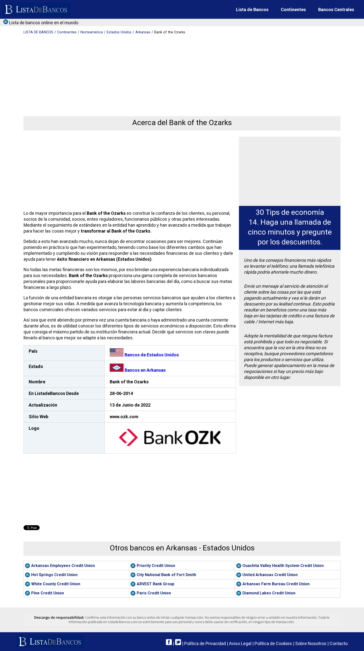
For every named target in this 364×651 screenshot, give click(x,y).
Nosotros (310, 643)
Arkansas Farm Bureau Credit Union (276, 584)
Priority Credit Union (156, 565)
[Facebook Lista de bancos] (169, 643)
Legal (240, 643)
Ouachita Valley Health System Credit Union (283, 565)
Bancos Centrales (336, 9)
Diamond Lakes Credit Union (268, 593)
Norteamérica (91, 32)
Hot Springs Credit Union (54, 574)
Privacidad (205, 643)
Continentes (293, 9)
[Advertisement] (172, 71)
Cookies (273, 643)
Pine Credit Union (47, 593)
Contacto (339, 643)
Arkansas (142, 32)
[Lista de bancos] (36, 9)
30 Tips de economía (290, 212)
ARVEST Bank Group (155, 584)
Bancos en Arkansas (145, 370)
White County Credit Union (55, 584)
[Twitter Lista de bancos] (178, 643)
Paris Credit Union (154, 593)
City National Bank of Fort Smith (166, 574)
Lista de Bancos (252, 9)
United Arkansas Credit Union (270, 574)
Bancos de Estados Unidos (151, 354)
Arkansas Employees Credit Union (63, 565)
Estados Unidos (119, 32)
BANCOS (38, 32)
